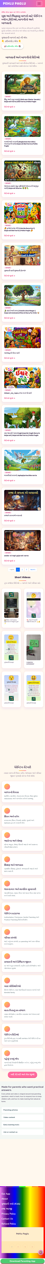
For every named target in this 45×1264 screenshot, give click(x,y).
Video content (9, 1117)
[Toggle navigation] (39, 3)
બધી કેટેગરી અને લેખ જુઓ (22, 1074)
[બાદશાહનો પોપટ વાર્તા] (22, 337)
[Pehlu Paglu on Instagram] (18, 1246)
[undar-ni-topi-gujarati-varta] (22, 540)
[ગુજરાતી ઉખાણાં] (11, 660)
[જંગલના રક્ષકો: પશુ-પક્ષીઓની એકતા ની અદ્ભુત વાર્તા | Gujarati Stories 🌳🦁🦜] (22, 171)
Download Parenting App (22, 1261)
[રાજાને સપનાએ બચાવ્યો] (22, 500)
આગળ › (33, 569)
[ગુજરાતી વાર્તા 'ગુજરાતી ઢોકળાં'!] (22, 255)
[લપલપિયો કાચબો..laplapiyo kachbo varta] (22, 460)
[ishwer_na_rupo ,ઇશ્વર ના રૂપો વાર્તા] (22, 378)
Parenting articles (10, 1110)
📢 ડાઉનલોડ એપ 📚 (12, 46)
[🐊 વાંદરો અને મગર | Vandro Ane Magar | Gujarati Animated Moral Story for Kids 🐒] (22, 295)
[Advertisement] (22, 736)
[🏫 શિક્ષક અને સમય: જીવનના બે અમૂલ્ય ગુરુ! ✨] (11, 617)
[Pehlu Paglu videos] (32, 1246)
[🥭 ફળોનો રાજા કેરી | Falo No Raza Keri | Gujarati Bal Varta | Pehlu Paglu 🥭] (22, 213)
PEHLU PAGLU (14, 3)
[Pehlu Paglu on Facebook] (11, 1246)
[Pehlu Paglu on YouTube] (25, 1246)
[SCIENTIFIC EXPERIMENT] (33, 660)
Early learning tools (11, 1125)
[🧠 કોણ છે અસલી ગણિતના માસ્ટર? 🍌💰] (33, 617)
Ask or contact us (10, 1132)
